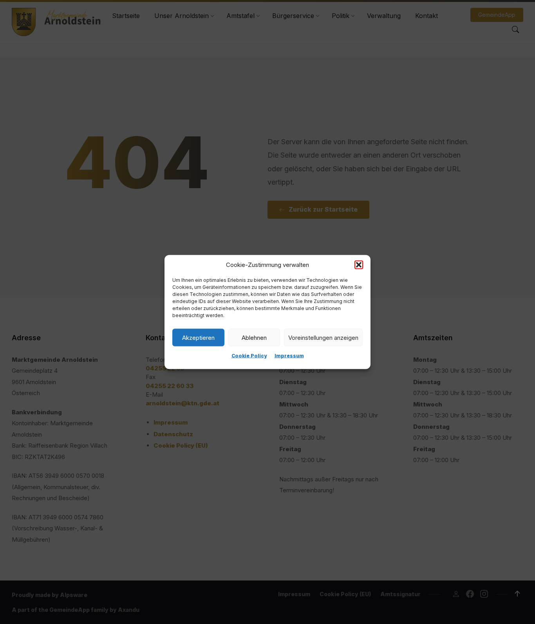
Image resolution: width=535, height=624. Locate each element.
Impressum (289, 356)
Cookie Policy (249, 356)
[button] (359, 265)
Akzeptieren (198, 337)
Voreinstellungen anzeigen (323, 337)
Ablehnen (254, 337)
